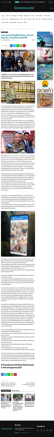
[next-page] (4, 413)
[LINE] (17, 45)
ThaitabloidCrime (6, 40)
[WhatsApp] (21, 45)
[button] (51, 8)
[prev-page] (2, 413)
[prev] (49, 2)
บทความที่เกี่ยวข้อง (6, 391)
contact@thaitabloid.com (24, 432)
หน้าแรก (2, 28)
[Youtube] (10, 2)
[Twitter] (8, 2)
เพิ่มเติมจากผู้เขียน (16, 391)
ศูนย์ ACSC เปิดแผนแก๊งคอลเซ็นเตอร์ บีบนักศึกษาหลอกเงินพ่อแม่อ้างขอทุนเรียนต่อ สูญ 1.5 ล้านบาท (6, 405)
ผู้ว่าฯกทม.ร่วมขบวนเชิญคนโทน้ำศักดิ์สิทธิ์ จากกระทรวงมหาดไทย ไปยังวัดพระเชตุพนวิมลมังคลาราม (8, 384)
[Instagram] (4, 2)
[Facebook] (2, 2)
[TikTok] (6, 2)
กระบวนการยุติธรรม (8, 28)
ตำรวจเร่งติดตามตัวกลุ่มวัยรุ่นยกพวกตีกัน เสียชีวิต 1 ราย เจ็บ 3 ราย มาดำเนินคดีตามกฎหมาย (30, 404)
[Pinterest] (24, 45)
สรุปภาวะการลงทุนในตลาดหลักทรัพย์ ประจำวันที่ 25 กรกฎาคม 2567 (28, 384)
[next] (52, 2)
